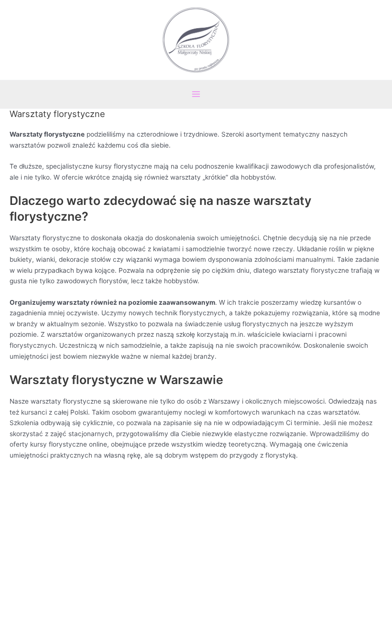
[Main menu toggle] (195, 94)
